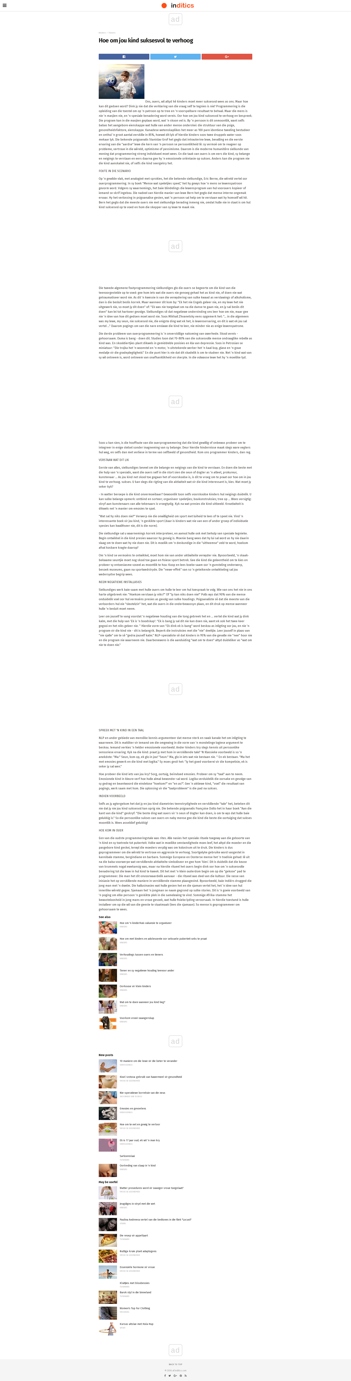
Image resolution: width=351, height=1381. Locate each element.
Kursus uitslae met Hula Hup (136, 1324)
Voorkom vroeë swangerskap (137, 1018)
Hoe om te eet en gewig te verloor (140, 1124)
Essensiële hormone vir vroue (137, 1267)
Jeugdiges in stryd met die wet (137, 1203)
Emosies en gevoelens (133, 1108)
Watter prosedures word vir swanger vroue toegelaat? (152, 1188)
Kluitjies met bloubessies (135, 1283)
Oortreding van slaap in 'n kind (138, 1165)
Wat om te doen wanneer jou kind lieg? (142, 1002)
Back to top (175, 1364)
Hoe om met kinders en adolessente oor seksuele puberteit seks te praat (163, 938)
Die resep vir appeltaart (134, 1235)
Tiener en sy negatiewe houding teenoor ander (147, 970)
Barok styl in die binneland (135, 1292)
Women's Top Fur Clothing (135, 1308)
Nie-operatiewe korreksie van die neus (142, 1092)
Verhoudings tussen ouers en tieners (141, 954)
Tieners (112, 33)
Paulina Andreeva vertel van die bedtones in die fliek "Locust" (155, 1219)
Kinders (102, 33)
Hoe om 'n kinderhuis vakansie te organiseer (146, 923)
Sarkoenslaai (127, 1156)
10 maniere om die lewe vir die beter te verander (148, 1061)
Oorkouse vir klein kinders (135, 986)
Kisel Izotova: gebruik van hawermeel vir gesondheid (151, 1077)
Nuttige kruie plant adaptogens (138, 1251)
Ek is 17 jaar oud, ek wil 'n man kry (140, 1140)
